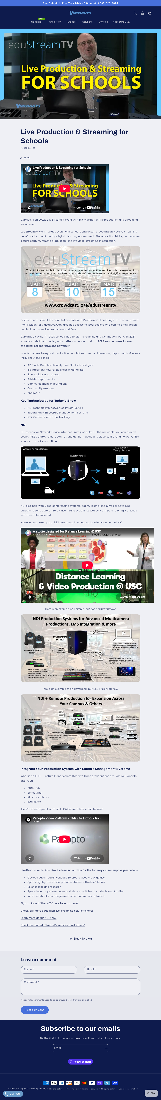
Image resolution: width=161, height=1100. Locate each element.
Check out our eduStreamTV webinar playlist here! (53, 925)
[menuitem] (38, 22)
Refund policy (56, 1089)
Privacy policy (72, 1089)
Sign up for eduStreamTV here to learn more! (49, 903)
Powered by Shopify (36, 1089)
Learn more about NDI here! (38, 918)
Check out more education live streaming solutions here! (57, 910)
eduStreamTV (55, 219)
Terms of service (90, 1089)
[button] (135, 13)
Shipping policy (108, 1089)
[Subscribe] (106, 1048)
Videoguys (21, 1089)
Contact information (128, 1089)
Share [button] (27, 158)
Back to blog (83, 938)
